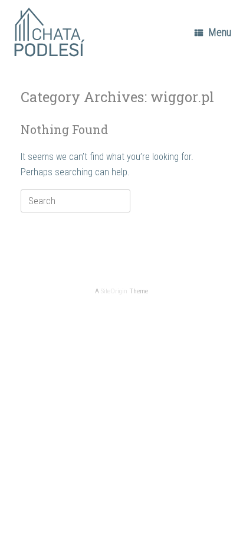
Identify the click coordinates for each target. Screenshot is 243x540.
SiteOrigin (114, 291)
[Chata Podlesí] (50, 33)
